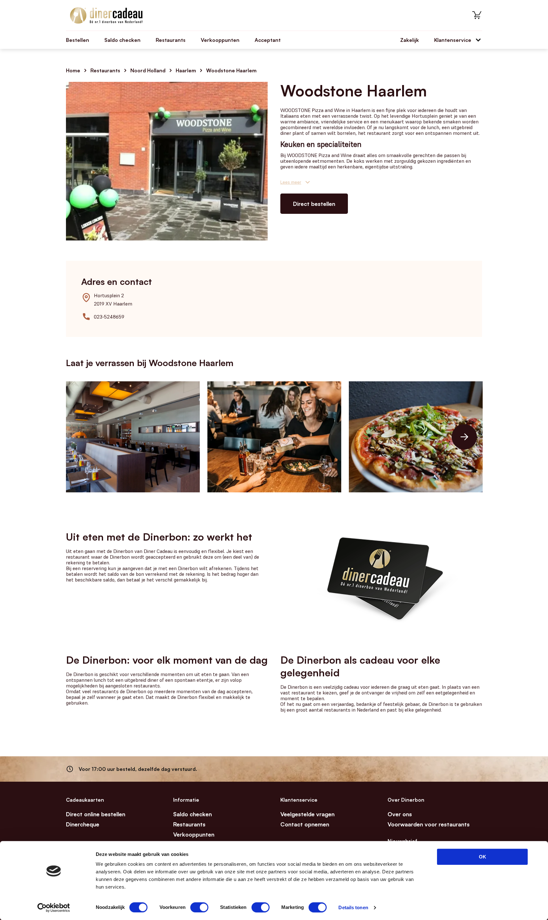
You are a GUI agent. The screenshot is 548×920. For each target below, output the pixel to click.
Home (73, 70)
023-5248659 (109, 316)
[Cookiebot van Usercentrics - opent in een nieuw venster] (54, 907)
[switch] (199, 907)
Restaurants (171, 40)
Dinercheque (82, 824)
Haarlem (186, 70)
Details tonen (353, 907)
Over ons (400, 814)
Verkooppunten (220, 40)
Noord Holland (148, 70)
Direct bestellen (314, 203)
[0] (477, 15)
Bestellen (77, 40)
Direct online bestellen (95, 814)
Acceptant (268, 40)
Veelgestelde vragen (307, 814)
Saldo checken (122, 40)
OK (482, 856)
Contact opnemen (304, 824)
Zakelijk (409, 40)
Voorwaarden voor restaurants (429, 824)
